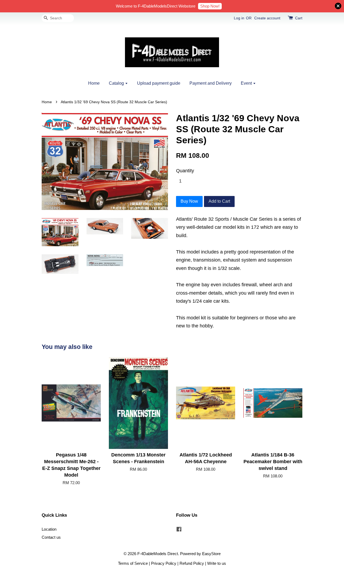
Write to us (216, 563)
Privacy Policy (163, 563)
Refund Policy (192, 563)
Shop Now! (210, 6)
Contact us (51, 537)
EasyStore (211, 553)
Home (94, 83)
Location (49, 529)
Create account (267, 18)
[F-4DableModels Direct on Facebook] (179, 530)
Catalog (117, 83)
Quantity (185, 170)
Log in (239, 18)
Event (247, 83)
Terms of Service (133, 563)
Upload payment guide (158, 83)
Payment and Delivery (210, 83)
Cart (298, 18)
